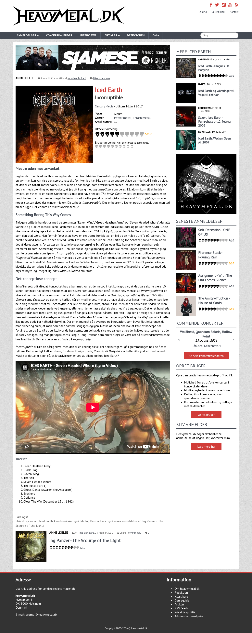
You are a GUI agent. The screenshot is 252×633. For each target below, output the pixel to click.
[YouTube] (230, 5)
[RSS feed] (236, 5)
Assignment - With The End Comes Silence (215, 277)
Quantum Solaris (208, 331)
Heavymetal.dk (69, 16)
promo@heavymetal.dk (41, 614)
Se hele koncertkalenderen (206, 356)
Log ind (203, 12)
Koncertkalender (59, 35)
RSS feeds (181, 608)
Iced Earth (108, 90)
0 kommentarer (101, 78)
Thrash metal (142, 118)
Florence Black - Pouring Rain (210, 254)
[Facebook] (211, 5)
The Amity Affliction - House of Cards (214, 300)
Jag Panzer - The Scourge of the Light (85, 540)
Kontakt (234, 12)
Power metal (122, 118)
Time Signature (85, 532)
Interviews (88, 35)
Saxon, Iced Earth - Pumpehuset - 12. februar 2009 (215, 121)
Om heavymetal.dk (187, 588)
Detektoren (136, 35)
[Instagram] (224, 5)
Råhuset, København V (206, 346)
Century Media (104, 106)
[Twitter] (217, 5)
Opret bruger (218, 12)
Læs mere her (206, 446)
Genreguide (182, 600)
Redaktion (181, 592)
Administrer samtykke (189, 616)
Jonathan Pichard (77, 78)
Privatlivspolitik (185, 612)
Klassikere (181, 596)
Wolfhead (187, 331)
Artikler (179, 604)
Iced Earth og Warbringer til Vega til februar (216, 93)
